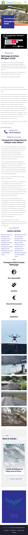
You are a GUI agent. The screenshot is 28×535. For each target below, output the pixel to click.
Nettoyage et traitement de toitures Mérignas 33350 (20, 254)
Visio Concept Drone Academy (18, 526)
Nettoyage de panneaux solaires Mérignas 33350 (7, 252)
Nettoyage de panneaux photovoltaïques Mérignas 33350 (20, 236)
